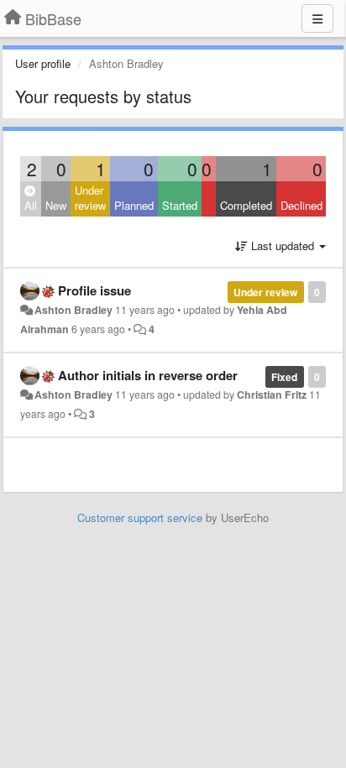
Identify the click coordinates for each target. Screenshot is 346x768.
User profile (43, 63)
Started (179, 205)
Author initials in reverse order (148, 375)
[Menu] (317, 18)
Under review (90, 198)
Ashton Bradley (73, 309)
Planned (134, 205)
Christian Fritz (272, 394)
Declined (301, 205)
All (30, 205)
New (55, 205)
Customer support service (139, 517)
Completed (246, 205)
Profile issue (94, 290)
